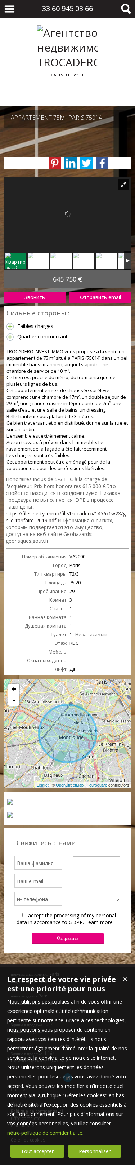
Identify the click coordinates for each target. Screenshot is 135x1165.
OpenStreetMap (70, 785)
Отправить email (100, 297)
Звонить (34, 297)
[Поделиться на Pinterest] (55, 163)
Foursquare (97, 785)
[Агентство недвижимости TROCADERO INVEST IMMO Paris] (67, 91)
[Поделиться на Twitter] (86, 163)
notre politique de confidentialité (44, 1132)
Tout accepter (37, 1151)
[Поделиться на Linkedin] (70, 163)
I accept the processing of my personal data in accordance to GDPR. (66, 919)
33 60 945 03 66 (67, 8)
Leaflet (43, 785)
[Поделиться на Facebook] (102, 163)
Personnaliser (95, 1151)
